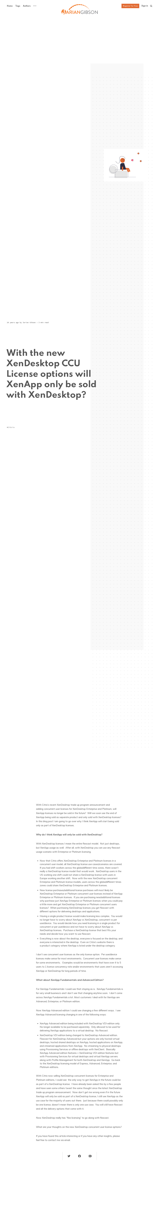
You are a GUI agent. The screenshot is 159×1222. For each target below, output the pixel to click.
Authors (27, 6)
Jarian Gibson (29, 323)
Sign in (144, 6)
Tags (17, 6)
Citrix (11, 427)
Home (10, 6)
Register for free (130, 6)
